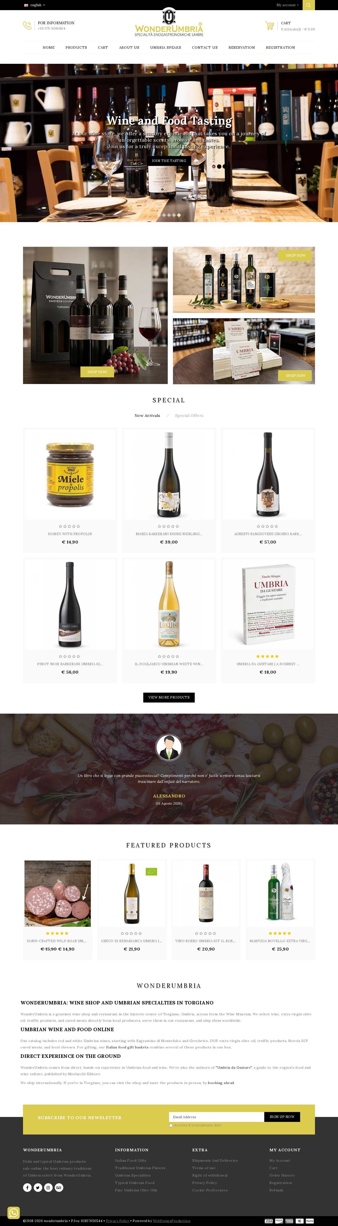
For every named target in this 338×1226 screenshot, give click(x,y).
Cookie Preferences (210, 1190)
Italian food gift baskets (127, 1047)
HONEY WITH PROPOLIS (70, 534)
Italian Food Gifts (130, 1160)
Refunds (276, 1190)
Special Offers (189, 415)
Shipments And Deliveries (215, 1160)
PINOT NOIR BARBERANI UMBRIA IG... (70, 664)
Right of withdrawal (210, 1175)
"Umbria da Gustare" (234, 1067)
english (35, 5)
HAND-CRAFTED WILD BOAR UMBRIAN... (62, 941)
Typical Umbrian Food (134, 1183)
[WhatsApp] (13, 1218)
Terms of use (204, 1168)
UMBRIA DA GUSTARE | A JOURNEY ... (268, 664)
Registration (280, 47)
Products (76, 47)
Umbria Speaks (165, 47)
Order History (282, 1175)
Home (48, 47)
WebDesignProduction (172, 1221)
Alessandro (169, 799)
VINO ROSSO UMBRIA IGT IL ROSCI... (207, 941)
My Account (279, 1160)
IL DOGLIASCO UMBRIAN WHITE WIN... (169, 664)
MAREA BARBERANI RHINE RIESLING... (169, 534)
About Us (129, 47)
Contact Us (204, 47)
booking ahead (221, 1083)
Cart (103, 47)
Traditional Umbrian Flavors (140, 1168)
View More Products (169, 697)
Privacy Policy (204, 1183)
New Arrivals (147, 415)
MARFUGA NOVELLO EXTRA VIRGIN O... (284, 941)
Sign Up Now (282, 1117)
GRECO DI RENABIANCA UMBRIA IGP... (134, 941)
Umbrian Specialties (133, 1175)
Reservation (242, 47)
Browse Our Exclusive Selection (169, 161)
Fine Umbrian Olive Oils (136, 1190)
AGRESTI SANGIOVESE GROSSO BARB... (268, 534)
